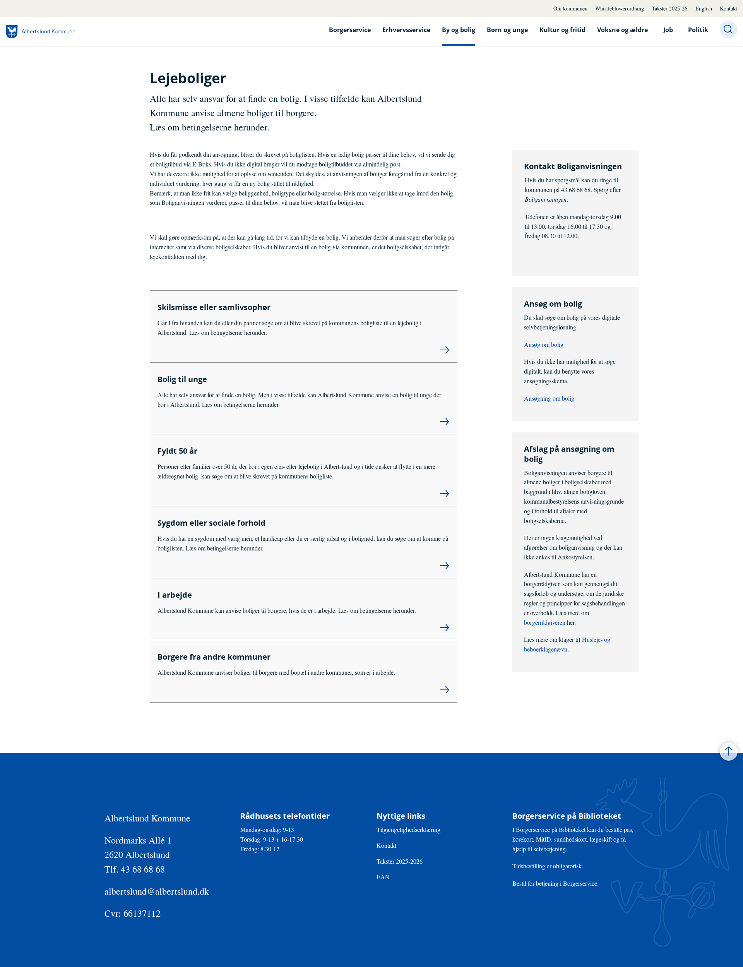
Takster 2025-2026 (400, 861)
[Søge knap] (728, 29)
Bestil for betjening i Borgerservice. (555, 883)
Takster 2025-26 (669, 8)
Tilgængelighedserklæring (408, 829)
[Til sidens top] (728, 751)
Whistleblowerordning (619, 8)
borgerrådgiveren (545, 622)
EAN (383, 877)
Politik (698, 30)
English (703, 8)
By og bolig (458, 30)
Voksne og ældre (622, 30)
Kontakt (728, 8)
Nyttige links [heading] (401, 816)
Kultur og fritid (562, 30)
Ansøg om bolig (543, 344)
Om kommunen (570, 8)
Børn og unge (507, 30)
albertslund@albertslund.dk (156, 891)
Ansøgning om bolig (549, 398)
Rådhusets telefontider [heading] (285, 816)
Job (668, 30)
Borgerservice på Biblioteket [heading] (566, 816)
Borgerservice (350, 30)
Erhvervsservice (406, 30)
